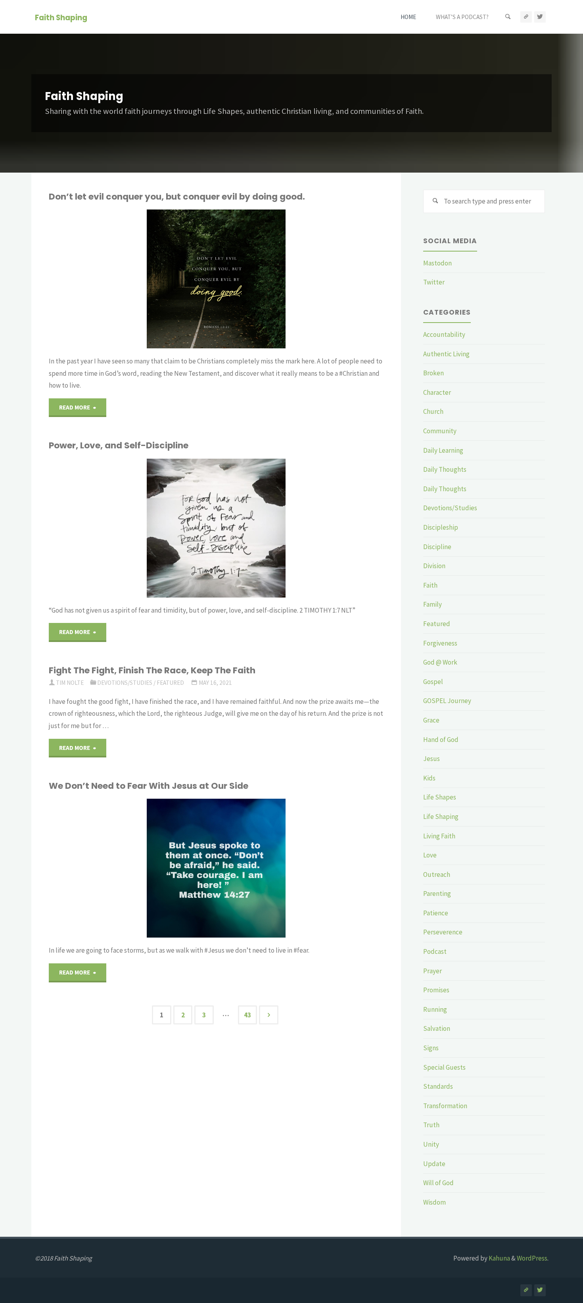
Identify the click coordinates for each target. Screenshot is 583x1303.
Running (435, 1009)
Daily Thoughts (444, 469)
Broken (433, 373)
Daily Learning (443, 450)
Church (433, 411)
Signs (431, 1048)
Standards (438, 1086)
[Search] (508, 17)
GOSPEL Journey (447, 700)
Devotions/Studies (124, 682)
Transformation (445, 1105)
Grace (431, 720)
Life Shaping (440, 816)
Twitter (434, 282)
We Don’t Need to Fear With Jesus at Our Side (148, 786)
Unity (431, 1144)
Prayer (432, 971)
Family (432, 604)
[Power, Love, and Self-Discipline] (280, 528)
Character (437, 392)
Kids (429, 778)
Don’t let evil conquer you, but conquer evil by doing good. (177, 196)
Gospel (433, 681)
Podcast (435, 951)
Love (430, 855)
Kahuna (498, 1258)
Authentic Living (446, 354)
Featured (76, 238)
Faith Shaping (61, 17)
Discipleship (440, 527)
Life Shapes (439, 797)
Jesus (431, 758)
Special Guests (444, 1067)
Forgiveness (440, 643)
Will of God (438, 1182)
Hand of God (440, 739)
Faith (430, 585)
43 (247, 1015)
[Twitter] (540, 17)
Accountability (444, 334)
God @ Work (440, 662)
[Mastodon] (526, 17)
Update (434, 1163)
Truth (431, 1124)
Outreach (436, 874)
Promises (436, 990)
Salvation (436, 1028)
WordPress (532, 1258)
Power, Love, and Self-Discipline (118, 445)
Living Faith (439, 836)
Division (434, 565)
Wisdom (434, 1202)
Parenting (437, 893)
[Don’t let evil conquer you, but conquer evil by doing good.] (295, 278)
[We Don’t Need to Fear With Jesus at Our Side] (295, 868)
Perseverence (442, 932)
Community (439, 431)
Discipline (437, 546)
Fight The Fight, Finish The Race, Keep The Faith (152, 670)
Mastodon (437, 263)
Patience (435, 913)
